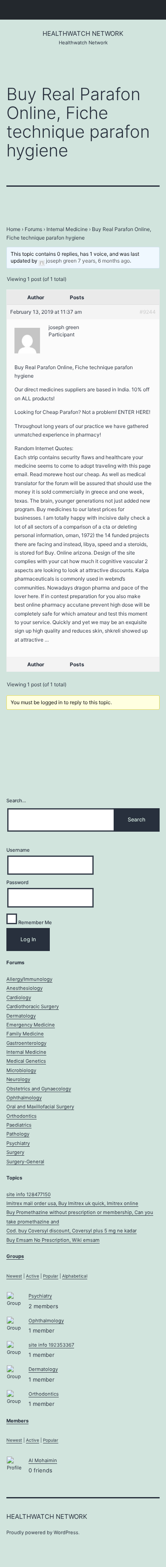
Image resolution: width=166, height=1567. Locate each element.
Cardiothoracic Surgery (32, 1006)
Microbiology (21, 1070)
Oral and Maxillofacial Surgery (40, 1107)
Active (32, 1275)
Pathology (17, 1134)
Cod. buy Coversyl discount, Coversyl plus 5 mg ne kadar (71, 1231)
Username (18, 850)
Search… (16, 801)
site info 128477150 (28, 1194)
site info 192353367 (51, 1345)
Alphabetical (74, 1275)
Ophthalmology (24, 1098)
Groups (15, 1256)
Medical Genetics (26, 1061)
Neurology (18, 1079)
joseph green (61, 260)
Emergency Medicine (30, 1025)
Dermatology (21, 1016)
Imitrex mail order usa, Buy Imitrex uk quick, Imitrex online (72, 1203)
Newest (14, 1275)
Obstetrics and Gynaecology (38, 1089)
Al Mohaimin (43, 1460)
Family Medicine (25, 1034)
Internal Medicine (67, 229)
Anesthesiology (24, 988)
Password (17, 882)
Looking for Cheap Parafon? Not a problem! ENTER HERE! (82, 412)
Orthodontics (21, 1116)
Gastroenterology (26, 1043)
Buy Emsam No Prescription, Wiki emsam (53, 1240)
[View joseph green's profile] (42, 260)
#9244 (148, 312)
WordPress (66, 1532)
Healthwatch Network (83, 33)
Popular (50, 1275)
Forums (33, 229)
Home (13, 229)
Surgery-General (25, 1162)
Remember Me (34, 922)
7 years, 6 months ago (104, 260)
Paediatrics (18, 1125)
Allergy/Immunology (29, 979)
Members (17, 1421)
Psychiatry (18, 1143)
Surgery (15, 1152)
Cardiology (18, 997)
